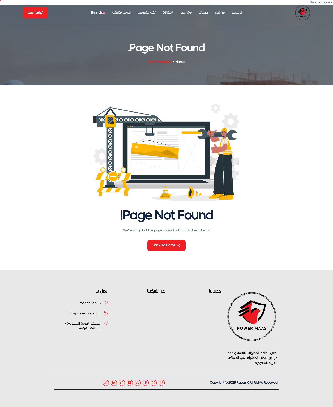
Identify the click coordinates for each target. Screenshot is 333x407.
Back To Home (164, 245)
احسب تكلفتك (121, 12)
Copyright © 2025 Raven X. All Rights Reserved (244, 382)
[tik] (106, 383)
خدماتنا (203, 12)
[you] (130, 383)
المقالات (168, 12)
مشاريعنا (186, 12)
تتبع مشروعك (147, 12)
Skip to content (321, 2)
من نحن (220, 12)
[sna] (122, 383)
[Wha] (138, 383)
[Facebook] (146, 383)
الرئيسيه (237, 12)
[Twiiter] (154, 383)
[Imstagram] (162, 383)
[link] (114, 383)
